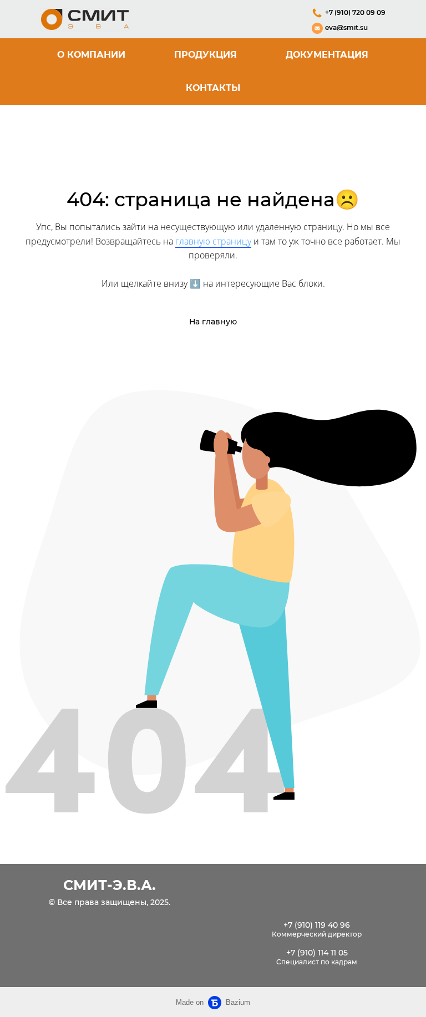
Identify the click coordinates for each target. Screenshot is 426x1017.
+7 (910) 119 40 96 (316, 925)
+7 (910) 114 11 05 (317, 953)
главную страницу (213, 241)
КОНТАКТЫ (213, 88)
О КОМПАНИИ (91, 54)
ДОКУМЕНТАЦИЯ (327, 54)
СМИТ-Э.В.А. (109, 885)
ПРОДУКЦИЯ (205, 54)
